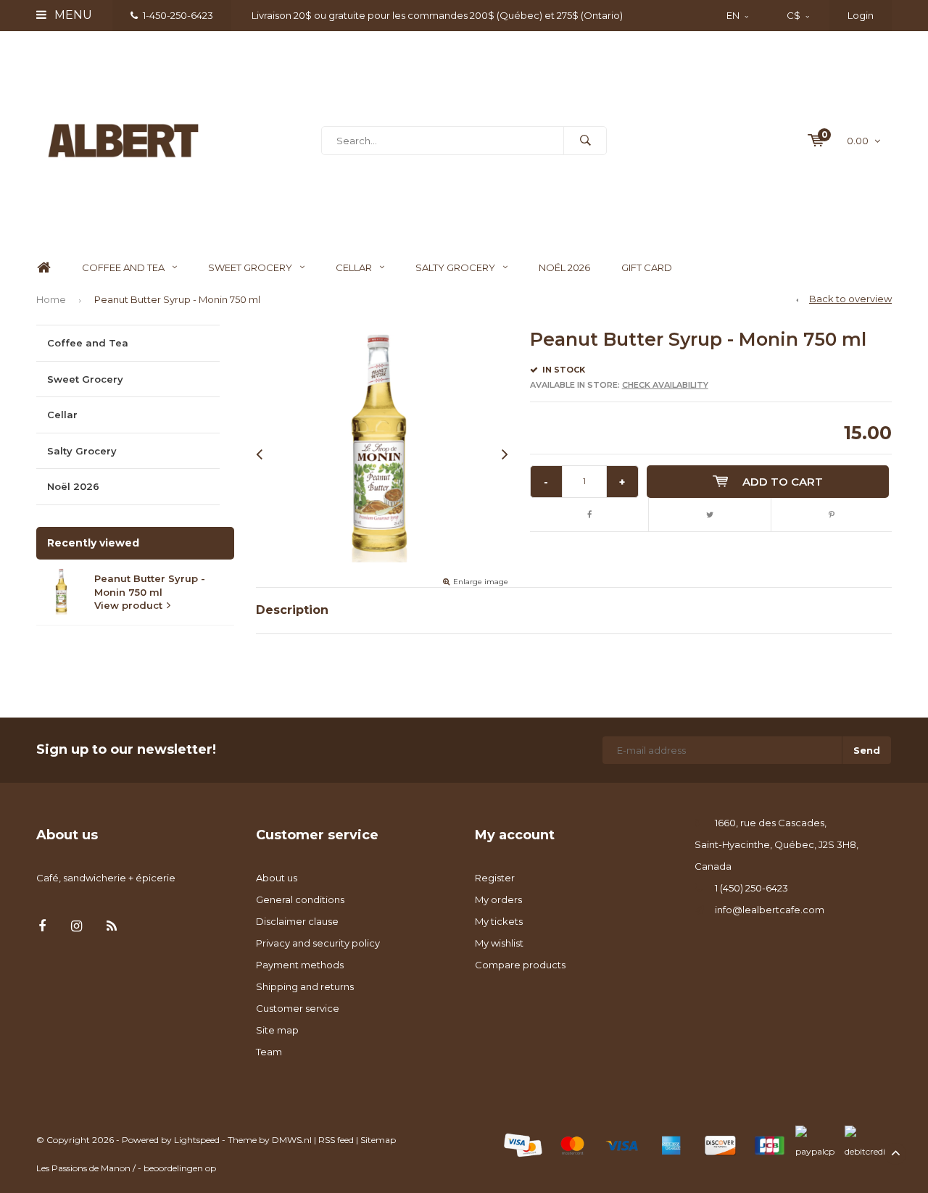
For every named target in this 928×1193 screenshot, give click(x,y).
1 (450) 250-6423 (751, 888)
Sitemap (378, 1139)
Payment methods (300, 964)
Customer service (297, 1008)
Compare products (520, 964)
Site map (277, 1030)
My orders (498, 899)
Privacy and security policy (318, 943)
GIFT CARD (646, 267)
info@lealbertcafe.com (769, 909)
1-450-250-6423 (178, 15)
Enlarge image (480, 581)
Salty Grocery (455, 267)
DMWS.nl (292, 1139)
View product (128, 605)
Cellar (354, 267)
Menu (71, 15)
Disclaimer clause (297, 921)
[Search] (585, 140)
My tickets (499, 921)
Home (43, 268)
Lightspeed (197, 1139)
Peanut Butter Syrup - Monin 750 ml (177, 299)
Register (495, 878)
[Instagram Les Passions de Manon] (76, 926)
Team (269, 1051)
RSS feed (336, 1139)
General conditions (300, 899)
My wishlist (499, 943)
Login (861, 15)
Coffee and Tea (123, 267)
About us (276, 878)
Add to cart (782, 482)
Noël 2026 (564, 267)
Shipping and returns (305, 986)
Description (292, 610)
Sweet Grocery (250, 267)
